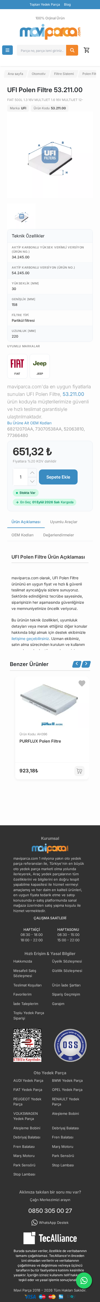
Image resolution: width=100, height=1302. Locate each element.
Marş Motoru (62, 1146)
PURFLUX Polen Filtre (40, 741)
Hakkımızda (22, 961)
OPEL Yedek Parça (67, 1089)
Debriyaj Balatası (65, 1128)
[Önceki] (77, 664)
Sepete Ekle (58, 477)
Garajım (58, 1003)
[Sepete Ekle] (79, 771)
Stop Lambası (63, 1165)
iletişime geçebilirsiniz (30, 638)
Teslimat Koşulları (27, 985)
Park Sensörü (63, 1155)
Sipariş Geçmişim (66, 994)
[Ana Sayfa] (50, 32)
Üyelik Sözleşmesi (67, 961)
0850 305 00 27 (50, 1210)
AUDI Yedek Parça (28, 1080)
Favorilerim (22, 994)
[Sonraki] (86, 664)
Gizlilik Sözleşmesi (67, 970)
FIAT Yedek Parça (27, 1089)
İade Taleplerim (25, 1003)
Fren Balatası (62, 1137)
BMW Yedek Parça (67, 1080)
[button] (7, 50)
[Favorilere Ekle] (82, 683)
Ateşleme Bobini (65, 1113)
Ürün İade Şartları (66, 985)
